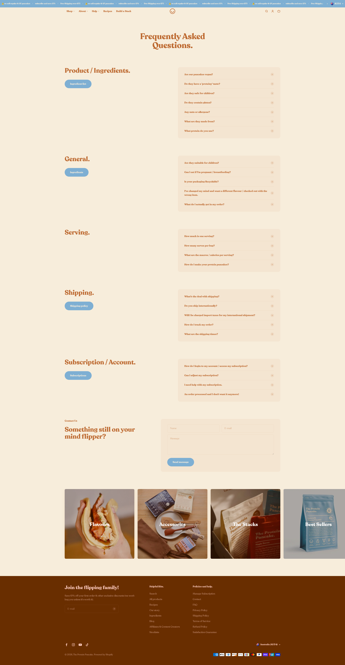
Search (153, 593)
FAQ (195, 604)
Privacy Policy (200, 610)
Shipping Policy (201, 615)
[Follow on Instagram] (73, 645)
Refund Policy (200, 626)
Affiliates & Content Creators (164, 626)
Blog (151, 621)
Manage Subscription (204, 593)
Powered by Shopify (103, 654)
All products (155, 599)
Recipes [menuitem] (107, 11)
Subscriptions (78, 375)
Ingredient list (78, 83)
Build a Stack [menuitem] (123, 11)
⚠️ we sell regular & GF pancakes (16, 3)
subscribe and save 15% (45, 3)
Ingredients (76, 172)
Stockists (154, 632)
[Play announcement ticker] (327, 4)
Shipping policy (79, 306)
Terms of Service (201, 621)
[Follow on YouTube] (80, 645)
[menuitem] (71, 11)
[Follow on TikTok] (87, 645)
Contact (197, 599)
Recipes (153, 604)
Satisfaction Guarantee (205, 632)
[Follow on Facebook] (66, 645)
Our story (154, 610)
